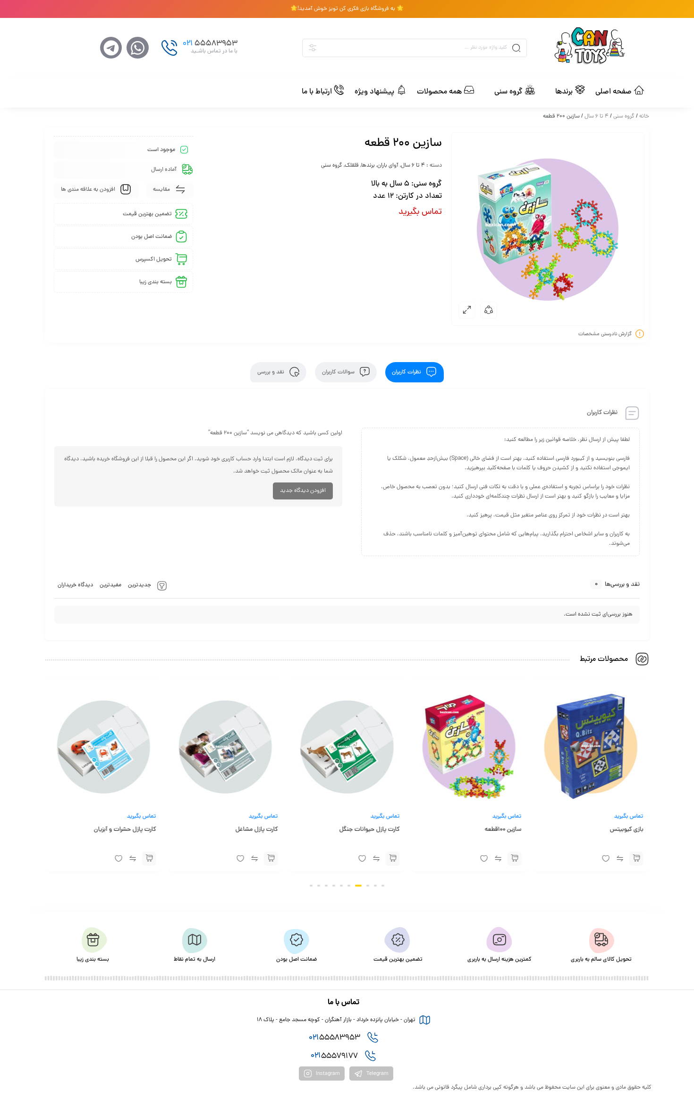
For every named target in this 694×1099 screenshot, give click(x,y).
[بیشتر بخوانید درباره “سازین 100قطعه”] (515, 859)
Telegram (377, 1074)
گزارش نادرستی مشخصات (605, 334)
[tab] (414, 372)
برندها (368, 165)
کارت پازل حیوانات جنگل (369, 830)
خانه (644, 116)
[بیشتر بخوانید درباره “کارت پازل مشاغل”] (270, 859)
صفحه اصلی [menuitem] (613, 92)
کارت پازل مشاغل (256, 830)
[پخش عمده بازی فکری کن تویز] (601, 47)
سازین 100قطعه (503, 830)
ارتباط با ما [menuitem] (317, 92)
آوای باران (387, 165)
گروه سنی (624, 116)
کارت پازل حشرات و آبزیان (124, 830)
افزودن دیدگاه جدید (303, 491)
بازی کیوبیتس (626, 830)
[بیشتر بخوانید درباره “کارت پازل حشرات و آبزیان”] (149, 859)
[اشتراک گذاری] (488, 310)
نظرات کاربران (407, 372)
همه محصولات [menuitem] (439, 92)
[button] (549, 92)
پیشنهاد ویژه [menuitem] (374, 92)
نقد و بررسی (271, 372)
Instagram (327, 1074)
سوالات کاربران (339, 372)
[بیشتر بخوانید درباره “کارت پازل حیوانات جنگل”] (393, 859)
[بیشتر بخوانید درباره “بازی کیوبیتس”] (636, 859)
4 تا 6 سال (596, 116)
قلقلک (352, 165)
